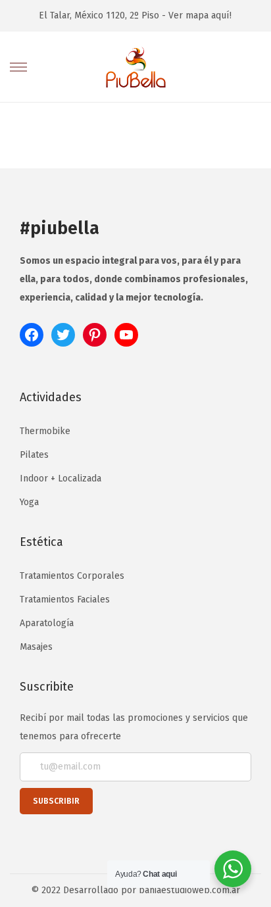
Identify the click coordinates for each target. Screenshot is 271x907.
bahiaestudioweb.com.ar (189, 890)
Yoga (29, 502)
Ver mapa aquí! (200, 15)
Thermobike (45, 431)
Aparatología (47, 623)
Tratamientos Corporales (72, 575)
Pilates (34, 454)
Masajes (36, 646)
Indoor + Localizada (60, 478)
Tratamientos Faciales (65, 599)
